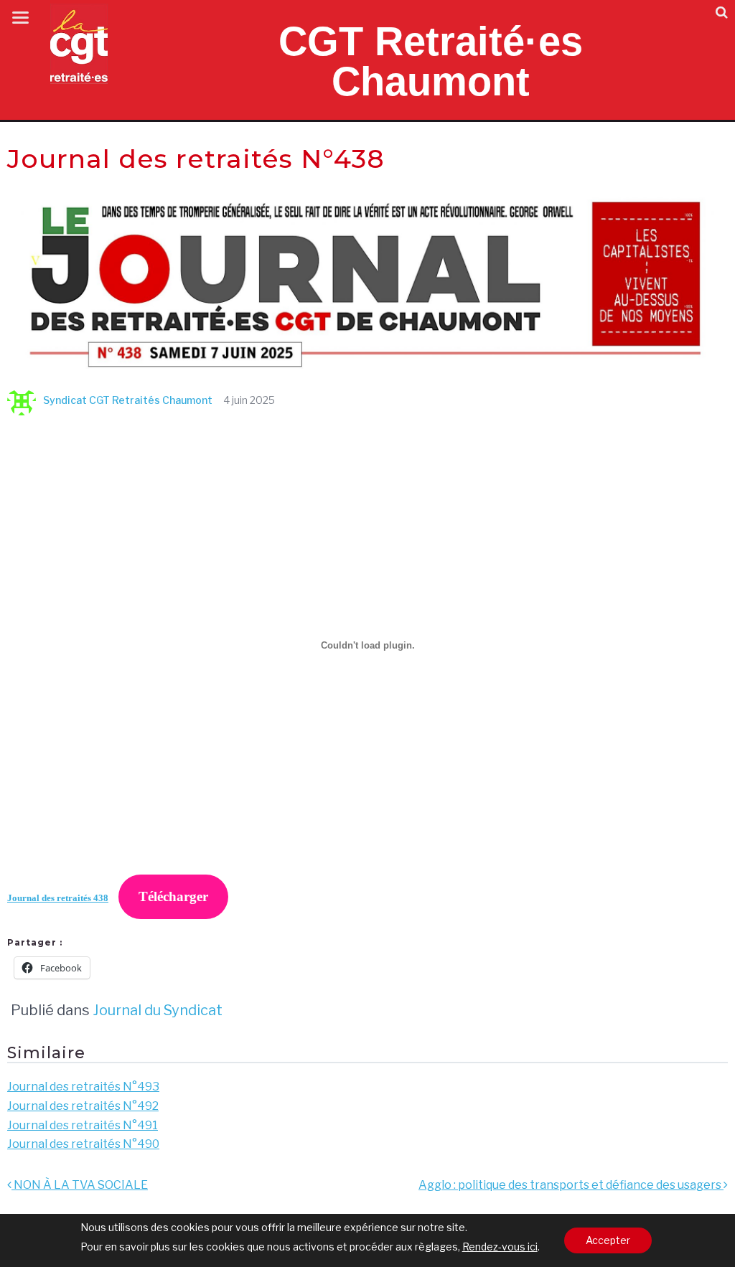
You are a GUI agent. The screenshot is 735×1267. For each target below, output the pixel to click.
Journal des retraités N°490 (83, 1144)
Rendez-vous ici (500, 1246)
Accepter (608, 1240)
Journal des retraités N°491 (82, 1125)
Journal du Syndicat (158, 1010)
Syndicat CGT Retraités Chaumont (127, 400)
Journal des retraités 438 (57, 898)
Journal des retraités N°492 (83, 1106)
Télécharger (173, 896)
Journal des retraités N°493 (83, 1086)
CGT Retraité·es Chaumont (430, 61)
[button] (722, 12)
